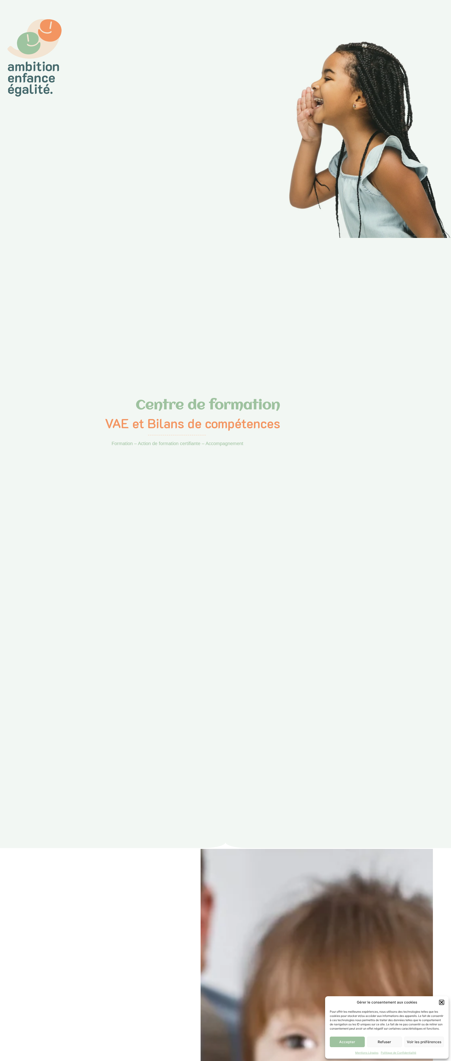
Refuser (384, 1042)
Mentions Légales (366, 1052)
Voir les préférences (424, 1042)
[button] (441, 1002)
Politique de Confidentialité (398, 1052)
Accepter (347, 1042)
